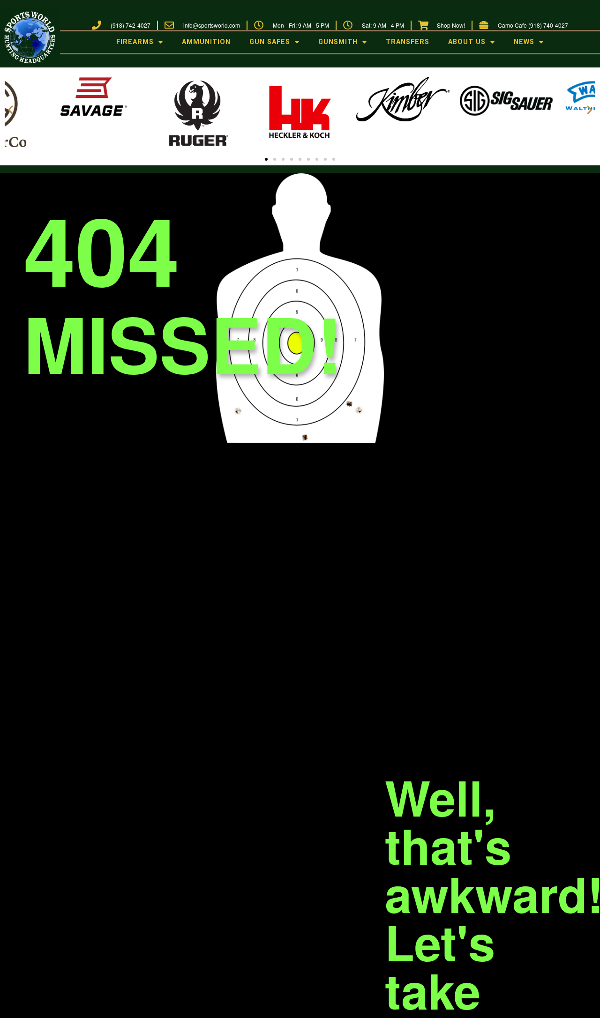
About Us (467, 42)
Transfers (407, 42)
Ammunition (206, 42)
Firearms (135, 42)
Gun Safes (269, 42)
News (524, 42)
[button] (10, 109)
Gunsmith (338, 42)
